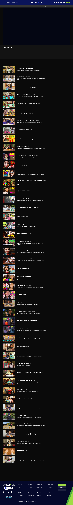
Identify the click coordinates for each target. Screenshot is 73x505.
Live (38, 6)
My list (46, 6)
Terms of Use (49, 492)
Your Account (20, 495)
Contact (19, 487)
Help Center (20, 492)
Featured (27, 6)
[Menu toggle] (3, 2)
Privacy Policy (49, 495)
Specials (4, 62)
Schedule (42, 6)
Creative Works (39, 492)
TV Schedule (30, 484)
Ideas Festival (39, 484)
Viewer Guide (30, 487)
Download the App (31, 495)
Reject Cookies (61, 489)
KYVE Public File (49, 487)
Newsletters (62, 487)
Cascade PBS (23, 501)
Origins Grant (39, 487)
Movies (35, 6)
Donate (68, 2)
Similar (8, 62)
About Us (20, 484)
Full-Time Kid (8, 48)
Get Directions (9, 497)
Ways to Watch (30, 492)
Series (31, 6)
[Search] (54, 2)
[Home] (9, 487)
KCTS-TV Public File (50, 484)
